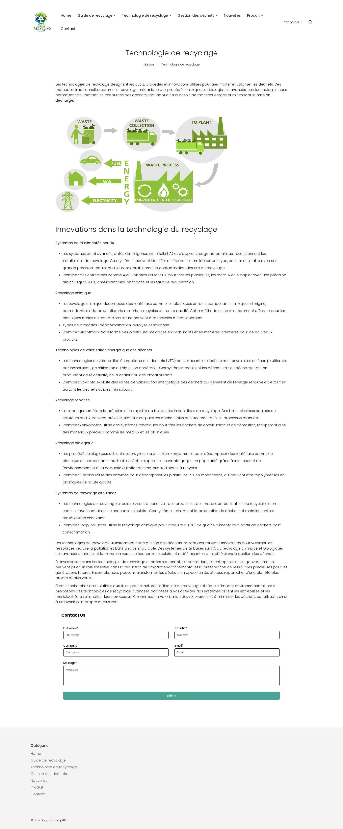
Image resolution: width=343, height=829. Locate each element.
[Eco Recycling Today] (42, 22)
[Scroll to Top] (335, 807)
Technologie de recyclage (145, 15)
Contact (68, 28)
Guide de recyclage (95, 15)
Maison (149, 64)
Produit (253, 15)
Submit (171, 695)
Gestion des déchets (195, 15)
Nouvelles (232, 15)
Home (66, 15)
